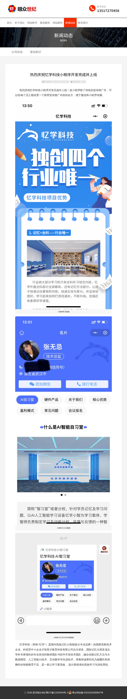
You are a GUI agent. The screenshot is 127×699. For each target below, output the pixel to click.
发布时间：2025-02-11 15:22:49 (56, 81)
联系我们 (83, 22)
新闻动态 (70, 22)
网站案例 (58, 22)
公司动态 (17, 52)
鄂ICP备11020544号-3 (57, 692)
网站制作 (32, 22)
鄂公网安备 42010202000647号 (87, 692)
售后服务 (45, 22)
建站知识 (35, 52)
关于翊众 (19, 22)
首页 (9, 22)
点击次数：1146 (78, 81)
